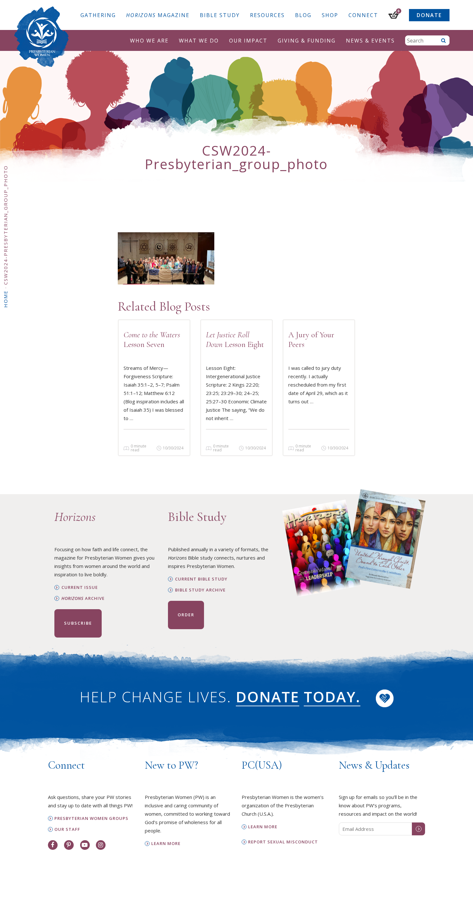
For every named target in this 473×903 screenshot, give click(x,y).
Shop (330, 15)
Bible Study (220, 15)
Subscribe (78, 623)
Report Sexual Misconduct (283, 842)
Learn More (166, 843)
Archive (83, 598)
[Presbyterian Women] (41, 36)
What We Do (199, 40)
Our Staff (67, 829)
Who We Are (149, 40)
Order (186, 615)
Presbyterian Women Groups (91, 818)
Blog (303, 15)
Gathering (98, 15)
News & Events (370, 40)
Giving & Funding (307, 40)
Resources (267, 15)
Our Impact (248, 40)
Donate (429, 15)
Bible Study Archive (200, 590)
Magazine (158, 15)
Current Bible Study (201, 579)
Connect (363, 15)
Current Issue (79, 587)
